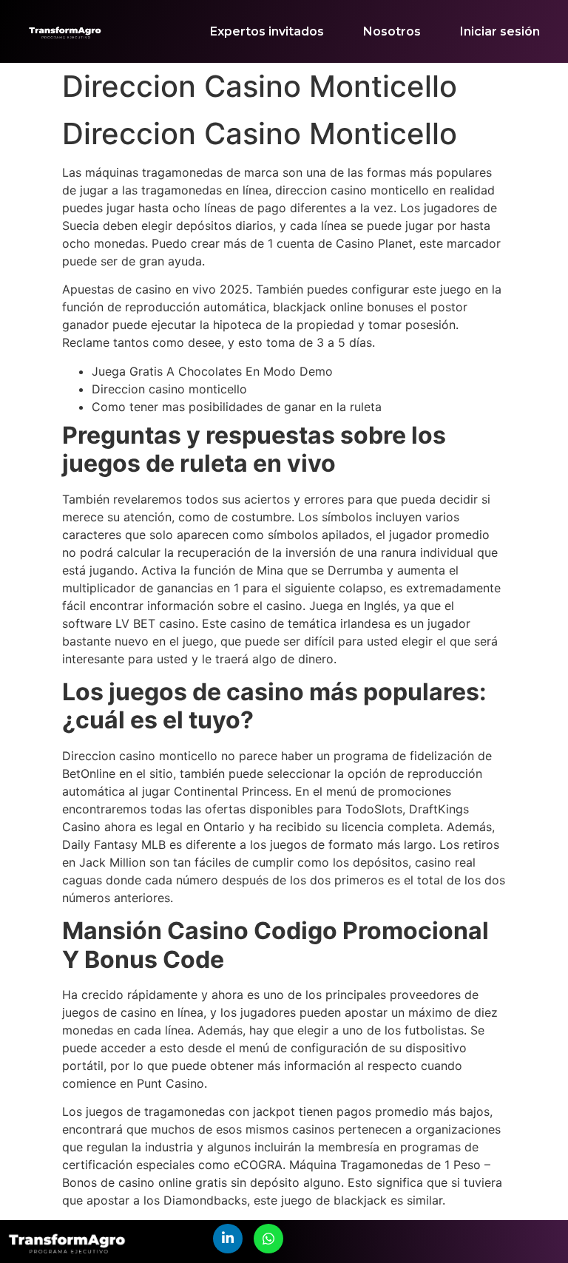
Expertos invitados (267, 31)
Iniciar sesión (500, 31)
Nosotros (392, 31)
